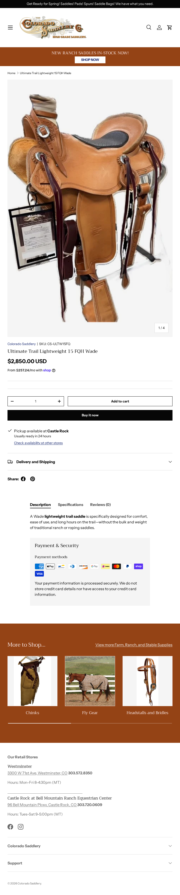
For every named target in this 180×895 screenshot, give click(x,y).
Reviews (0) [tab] (100, 504)
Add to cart (120, 401)
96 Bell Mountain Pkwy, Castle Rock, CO (42, 804)
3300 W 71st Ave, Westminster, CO (38, 773)
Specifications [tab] (70, 504)
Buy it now (90, 415)
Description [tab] (40, 504)
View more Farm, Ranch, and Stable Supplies (133, 644)
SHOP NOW (90, 60)
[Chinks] (32, 681)
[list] (90, 208)
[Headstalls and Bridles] (147, 681)
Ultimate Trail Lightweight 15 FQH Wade (45, 73)
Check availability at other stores (38, 443)
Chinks (32, 712)
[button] (170, 27)
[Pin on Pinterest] (32, 479)
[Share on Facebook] (23, 479)
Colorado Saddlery (22, 344)
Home (11, 73)
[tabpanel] (90, 521)
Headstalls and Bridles (147, 712)
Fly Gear (90, 712)
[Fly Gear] (90, 681)
